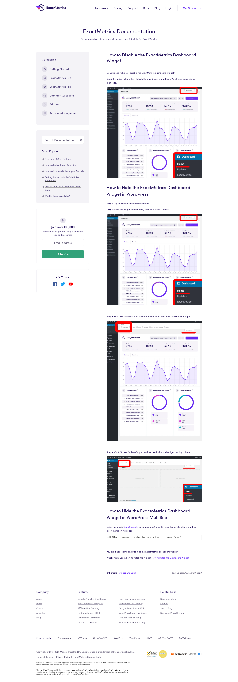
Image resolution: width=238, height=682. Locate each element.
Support (133, 8)
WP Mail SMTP (165, 638)
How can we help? (127, 572)
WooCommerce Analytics (90, 603)
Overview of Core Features (58, 158)
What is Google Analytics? (57, 195)
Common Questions (61, 95)
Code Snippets (130, 526)
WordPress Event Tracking (132, 622)
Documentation (168, 598)
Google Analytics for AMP (131, 608)
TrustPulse (134, 638)
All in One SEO (100, 638)
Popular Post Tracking (130, 617)
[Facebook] (55, 285)
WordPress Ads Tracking (131, 603)
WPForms (82, 638)
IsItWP (149, 638)
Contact (40, 608)
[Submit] (81, 140)
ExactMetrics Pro (60, 86)
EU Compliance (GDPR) (89, 612)
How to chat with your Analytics (60, 165)
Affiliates (40, 612)
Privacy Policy (63, 656)
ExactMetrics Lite (60, 78)
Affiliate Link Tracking (88, 608)
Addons (54, 104)
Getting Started (59, 69)
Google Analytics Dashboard (92, 598)
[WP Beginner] (185, 654)
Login (168, 8)
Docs (146, 8)
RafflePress (185, 638)
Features (100, 8)
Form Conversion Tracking (132, 598)
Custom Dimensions (87, 622)
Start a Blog (166, 608)
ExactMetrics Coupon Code (87, 656)
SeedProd (118, 638)
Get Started (190, 8)
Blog (157, 8)
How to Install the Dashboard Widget (170, 557)
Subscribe (62, 254)
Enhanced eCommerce (89, 617)
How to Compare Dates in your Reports (64, 171)
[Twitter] (63, 285)
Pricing (118, 8)
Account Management (63, 113)
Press (39, 603)
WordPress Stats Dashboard (133, 612)
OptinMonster (65, 638)
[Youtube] (70, 285)
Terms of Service (44, 656)
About (39, 598)
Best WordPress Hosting (172, 612)
